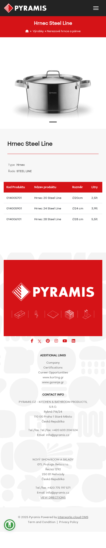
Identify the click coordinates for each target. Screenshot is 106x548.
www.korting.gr (53, 377)
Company (53, 362)
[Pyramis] (25, 8)
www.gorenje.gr (53, 382)
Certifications (53, 367)
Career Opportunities (53, 372)
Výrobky (38, 31)
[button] (9, 525)
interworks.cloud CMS (73, 517)
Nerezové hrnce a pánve (64, 31)
